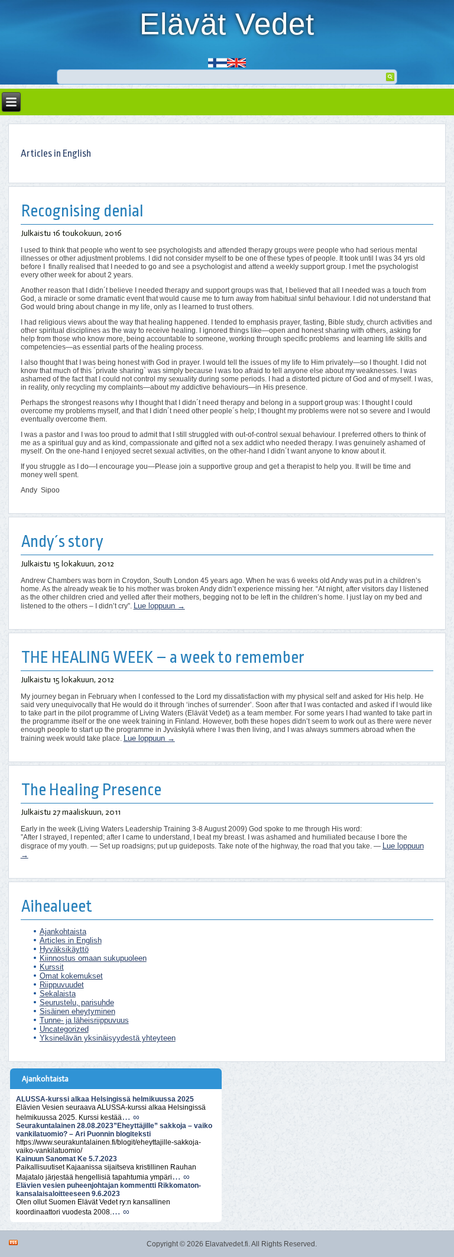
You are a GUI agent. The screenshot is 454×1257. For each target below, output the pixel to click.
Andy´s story (62, 542)
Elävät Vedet (227, 24)
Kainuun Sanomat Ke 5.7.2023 (66, 1159)
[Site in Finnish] (217, 58)
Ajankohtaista (63, 931)
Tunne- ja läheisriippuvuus (84, 1020)
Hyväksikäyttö (64, 949)
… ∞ (131, 1117)
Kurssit (52, 967)
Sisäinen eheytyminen (77, 1011)
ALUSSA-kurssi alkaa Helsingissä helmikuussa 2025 (105, 1099)
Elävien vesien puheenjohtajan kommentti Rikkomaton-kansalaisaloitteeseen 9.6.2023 (108, 1189)
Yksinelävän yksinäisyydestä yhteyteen (108, 1038)
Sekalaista (58, 993)
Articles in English (71, 940)
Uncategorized (64, 1029)
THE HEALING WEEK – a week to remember (162, 658)
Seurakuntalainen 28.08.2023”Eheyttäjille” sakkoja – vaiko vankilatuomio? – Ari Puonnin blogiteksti (114, 1130)
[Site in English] (236, 58)
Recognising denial (82, 211)
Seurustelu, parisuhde (77, 1002)
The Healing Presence (91, 790)
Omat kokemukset (71, 975)
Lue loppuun (159, 605)
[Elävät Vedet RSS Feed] (13, 1242)
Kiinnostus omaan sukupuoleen (93, 958)
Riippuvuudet (62, 984)
